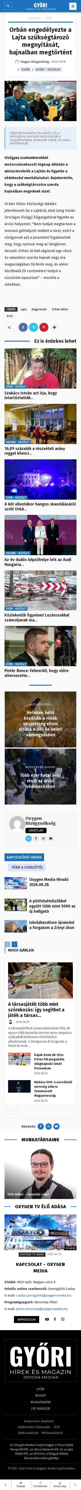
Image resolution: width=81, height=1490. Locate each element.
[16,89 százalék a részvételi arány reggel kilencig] (40, 424)
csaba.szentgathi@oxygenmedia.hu (44, 1295)
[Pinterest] (43, 327)
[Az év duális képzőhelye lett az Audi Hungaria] (40, 535)
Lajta (23, 309)
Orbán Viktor (60, 309)
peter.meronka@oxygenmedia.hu (42, 1309)
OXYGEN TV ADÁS (32, 1254)
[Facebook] (23, 327)
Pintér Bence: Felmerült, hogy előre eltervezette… (36, 673)
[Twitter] (33, 327)
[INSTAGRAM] (62, 1319)
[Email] (28, 838)
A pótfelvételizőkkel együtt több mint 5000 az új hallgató (52, 906)
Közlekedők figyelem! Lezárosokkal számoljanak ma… (36, 618)
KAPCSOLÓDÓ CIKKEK (24, 857)
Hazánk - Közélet (17, 442)
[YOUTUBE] (47, 1319)
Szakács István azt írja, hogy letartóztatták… (30, 395)
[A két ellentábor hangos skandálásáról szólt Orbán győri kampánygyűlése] (40, 479)
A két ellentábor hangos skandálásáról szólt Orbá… (40, 507)
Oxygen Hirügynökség (40, 821)
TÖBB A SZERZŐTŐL (27, 867)
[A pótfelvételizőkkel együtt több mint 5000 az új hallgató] (15, 905)
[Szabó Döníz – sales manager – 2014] (40, 1173)
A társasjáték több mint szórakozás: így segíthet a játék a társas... (36, 1009)
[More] (54, 327)
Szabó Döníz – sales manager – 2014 (34, 1194)
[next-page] (14, 944)
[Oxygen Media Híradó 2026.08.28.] (15, 883)
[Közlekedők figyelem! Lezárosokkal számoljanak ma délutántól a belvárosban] (40, 590)
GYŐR (48, 18)
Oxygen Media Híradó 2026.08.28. (49, 882)
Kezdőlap (35, 18)
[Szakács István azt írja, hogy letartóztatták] (40, 368)
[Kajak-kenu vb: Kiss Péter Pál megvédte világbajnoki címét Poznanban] (19, 1059)
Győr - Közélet (48, 69)
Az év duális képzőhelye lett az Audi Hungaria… (37, 562)
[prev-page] (7, 944)
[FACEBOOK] (54, 1319)
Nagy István (39, 309)
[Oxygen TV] (40, 1232)
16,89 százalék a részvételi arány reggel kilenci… (34, 451)
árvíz (10, 316)
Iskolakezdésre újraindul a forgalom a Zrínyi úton (51, 925)
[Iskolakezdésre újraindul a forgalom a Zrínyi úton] (15, 926)
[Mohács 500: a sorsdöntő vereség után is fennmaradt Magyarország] (19, 1086)
